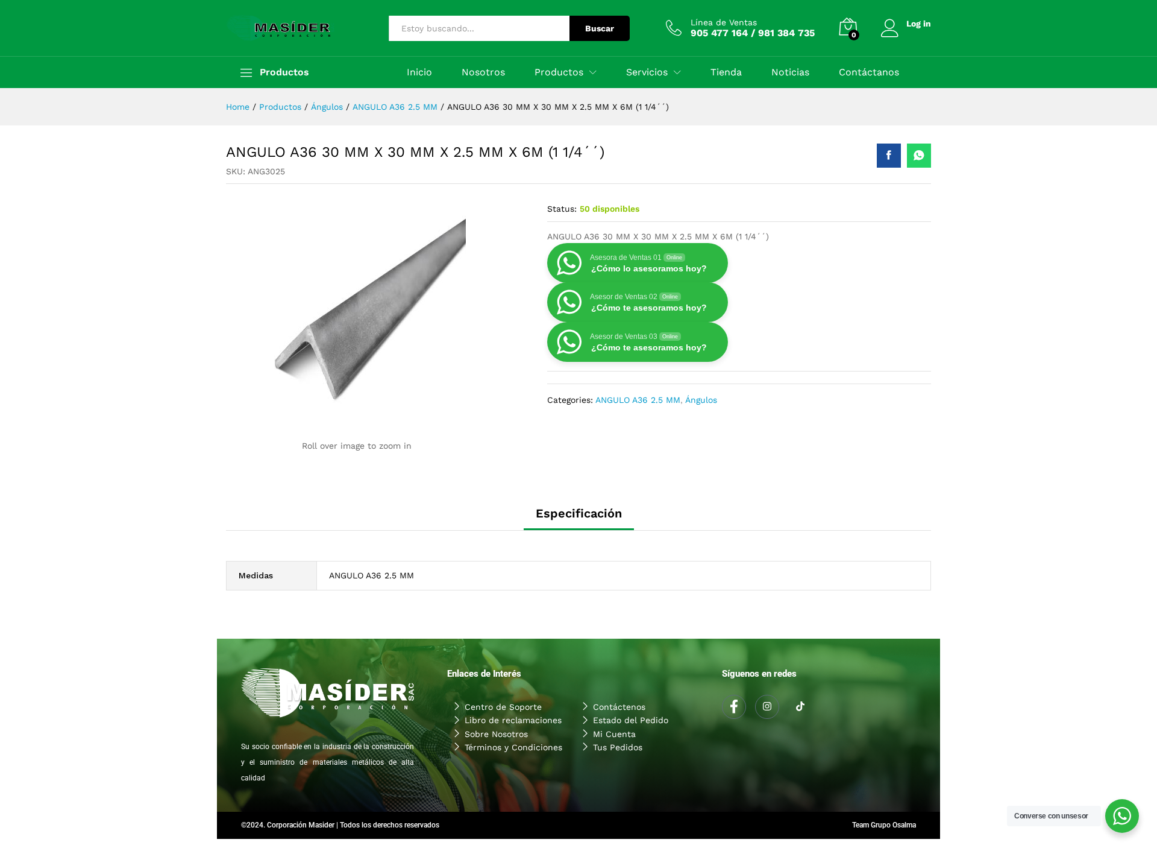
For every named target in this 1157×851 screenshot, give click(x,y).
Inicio (419, 72)
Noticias (790, 72)
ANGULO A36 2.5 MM (637, 400)
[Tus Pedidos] (643, 747)
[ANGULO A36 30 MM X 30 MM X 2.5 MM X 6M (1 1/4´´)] (889, 156)
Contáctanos (869, 72)
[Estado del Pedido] (643, 720)
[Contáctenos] (643, 706)
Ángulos (701, 400)
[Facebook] (734, 707)
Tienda (726, 72)
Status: (562, 209)
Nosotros (483, 72)
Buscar (599, 28)
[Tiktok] (800, 707)
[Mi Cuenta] (643, 734)
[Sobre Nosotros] (514, 734)
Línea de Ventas (724, 22)
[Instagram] (767, 707)
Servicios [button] (647, 72)
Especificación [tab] (579, 513)
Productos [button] (559, 72)
